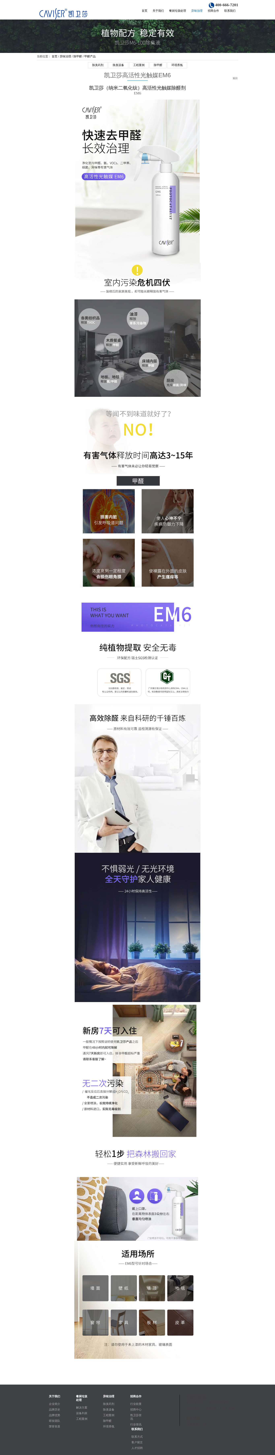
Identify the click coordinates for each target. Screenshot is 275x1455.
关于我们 (158, 10)
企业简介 (54, 1404)
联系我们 (230, 10)
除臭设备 (118, 65)
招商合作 (213, 10)
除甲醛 (77, 56)
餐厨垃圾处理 (177, 10)
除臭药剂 (97, 65)
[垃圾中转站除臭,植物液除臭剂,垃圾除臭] (72, 13)
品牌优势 (54, 1415)
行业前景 (136, 1404)
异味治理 (197, 10)
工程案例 (139, 65)
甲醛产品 (90, 56)
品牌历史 (54, 1409)
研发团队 (54, 1420)
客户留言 (137, 1442)
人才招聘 (137, 1448)
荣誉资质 (54, 1426)
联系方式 (137, 1436)
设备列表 (81, 1413)
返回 (235, 79)
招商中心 (136, 1409)
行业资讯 (136, 1424)
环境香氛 (177, 65)
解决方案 (81, 1407)
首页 (144, 10)
